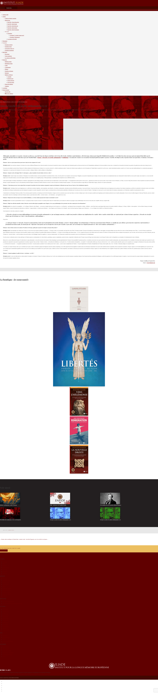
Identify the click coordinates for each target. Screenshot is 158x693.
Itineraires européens (6, 590)
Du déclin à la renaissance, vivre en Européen (10, 519)
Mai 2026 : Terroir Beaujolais (13, 22)
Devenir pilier (7, 91)
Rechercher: (2, 8)
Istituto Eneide (5, 648)
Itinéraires (7, 73)
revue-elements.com (151, 262)
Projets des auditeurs (9, 84)
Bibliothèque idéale (6, 580)
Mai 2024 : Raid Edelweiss (12, 26)
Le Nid (3, 656)
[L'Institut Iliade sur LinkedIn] (2, 670)
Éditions (6, 69)
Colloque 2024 (5, 611)
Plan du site (4, 569)
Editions (4, 586)
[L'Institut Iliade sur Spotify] (9, 670)
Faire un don (4, 571)
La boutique (4, 88)
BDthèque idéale (5, 582)
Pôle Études (4, 52)
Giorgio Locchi (11, 530)
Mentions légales (5, 567)
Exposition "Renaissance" (15, 37)
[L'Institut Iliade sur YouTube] (3, 670)
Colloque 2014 (5, 629)
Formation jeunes (8, 46)
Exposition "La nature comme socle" (17, 35)
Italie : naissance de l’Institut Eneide (58, 505)
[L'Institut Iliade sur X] (10, 670)
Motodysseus (7, 20)
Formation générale (8, 44)
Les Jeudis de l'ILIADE (12, 39)
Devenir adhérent (9, 93)
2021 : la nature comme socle (8, 601)
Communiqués (5, 584)
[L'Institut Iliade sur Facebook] (1, 670)
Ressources (4, 59)
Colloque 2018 (5, 622)
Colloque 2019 (5, 620)
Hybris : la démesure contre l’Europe (8, 505)
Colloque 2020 (5, 618)
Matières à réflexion (9, 74)
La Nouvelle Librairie (6, 650)
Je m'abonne (4, 550)
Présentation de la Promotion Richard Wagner (110, 505)
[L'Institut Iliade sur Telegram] (0, 670)
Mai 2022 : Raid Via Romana (13, 29)
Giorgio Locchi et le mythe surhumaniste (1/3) (110, 519)
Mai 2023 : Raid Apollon (12, 27)
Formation (4, 565)
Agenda (4, 16)
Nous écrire (4, 573)
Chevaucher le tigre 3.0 (9, 48)
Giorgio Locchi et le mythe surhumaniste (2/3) (60, 519)
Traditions (7, 86)
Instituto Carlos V (5, 647)
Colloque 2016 (5, 626)
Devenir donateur (5, 89)
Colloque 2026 (5, 14)
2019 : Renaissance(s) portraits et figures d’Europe (12, 603)
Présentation (4, 41)
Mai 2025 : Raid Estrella (12, 24)
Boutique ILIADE (6, 637)
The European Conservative (7, 652)
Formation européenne (9, 50)
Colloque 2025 (5, 609)
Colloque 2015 (5, 628)
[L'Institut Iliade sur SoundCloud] (6, 670)
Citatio (6, 65)
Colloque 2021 (5, 616)
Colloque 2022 (5, 614)
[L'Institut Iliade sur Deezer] (7, 670)
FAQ (3, 563)
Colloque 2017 (5, 624)
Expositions (9, 33)
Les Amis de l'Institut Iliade (7, 641)
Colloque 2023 (5, 613)
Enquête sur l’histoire (6, 588)
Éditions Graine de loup (7, 654)
